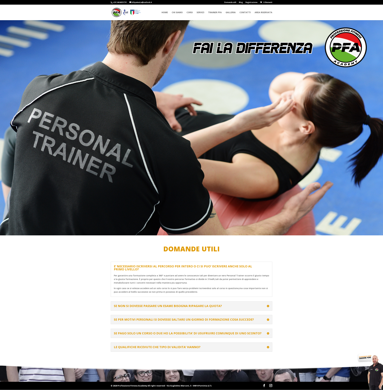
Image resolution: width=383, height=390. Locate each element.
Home (165, 12)
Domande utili (230, 2)
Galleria (231, 12)
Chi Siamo (177, 12)
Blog (241, 2)
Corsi (190, 12)
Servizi (200, 12)
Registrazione (251, 2)
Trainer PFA (215, 12)
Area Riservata (263, 12)
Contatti (245, 12)
